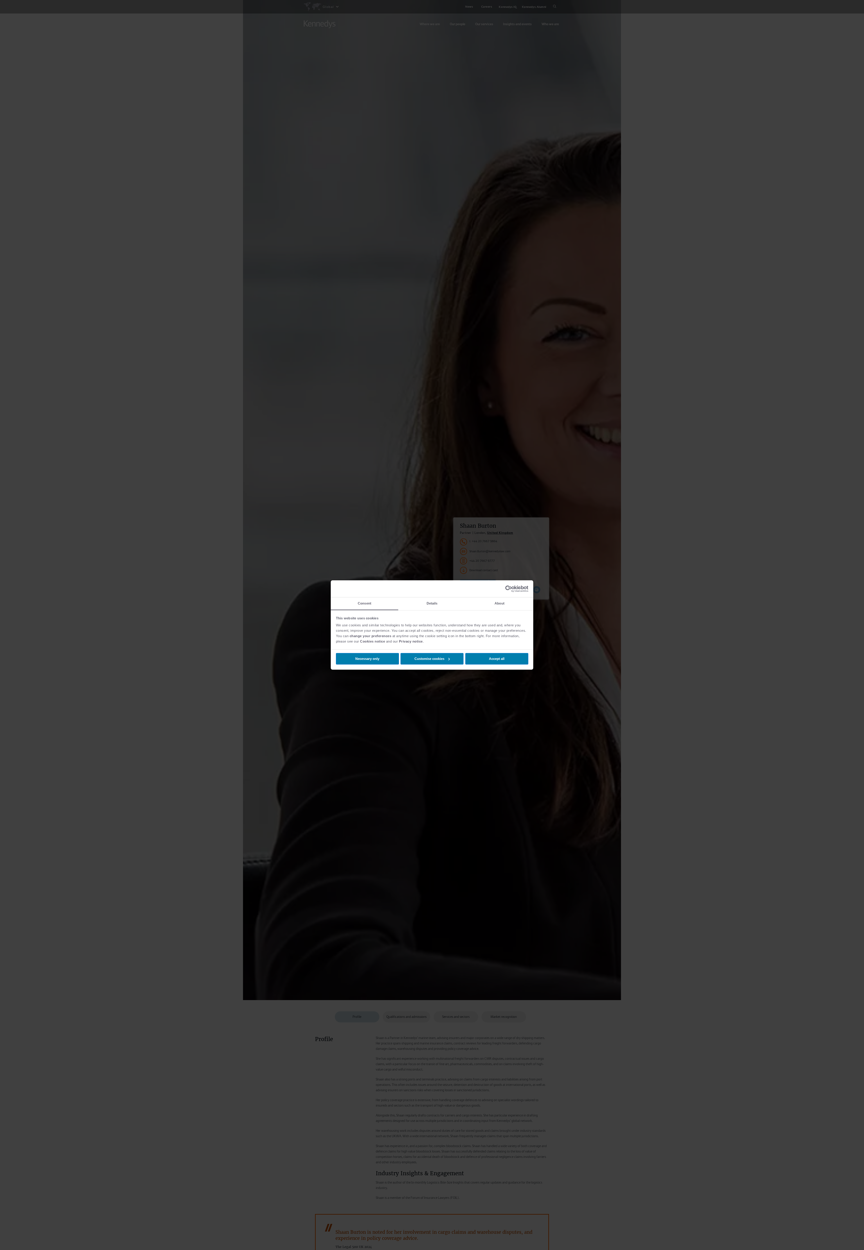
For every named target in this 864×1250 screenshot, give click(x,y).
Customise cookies (429, 659)
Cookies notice (372, 641)
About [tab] (499, 603)
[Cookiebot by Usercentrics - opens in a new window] (508, 588)
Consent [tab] (364, 603)
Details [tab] (432, 603)
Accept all (496, 659)
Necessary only (367, 659)
